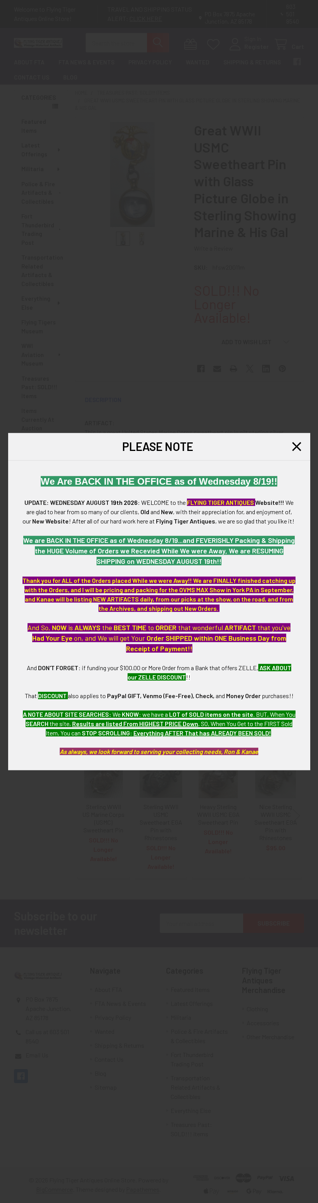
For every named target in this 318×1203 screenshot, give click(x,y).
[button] (296, 446)
